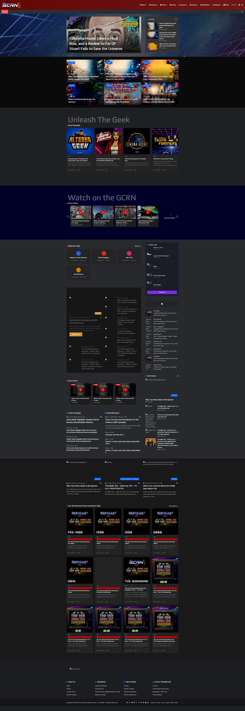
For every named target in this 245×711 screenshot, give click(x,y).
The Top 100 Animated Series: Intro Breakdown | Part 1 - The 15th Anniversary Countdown (135, 589)
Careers (126, 686)
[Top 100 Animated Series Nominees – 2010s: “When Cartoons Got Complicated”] (70, 347)
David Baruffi (157, 319)
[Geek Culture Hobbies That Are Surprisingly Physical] (106, 338)
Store (227, 5)
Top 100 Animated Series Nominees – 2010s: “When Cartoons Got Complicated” (90, 351)
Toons (111, 291)
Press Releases (157, 694)
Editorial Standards (101, 686)
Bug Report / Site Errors (160, 691)
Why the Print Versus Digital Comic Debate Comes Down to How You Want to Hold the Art (121, 76)
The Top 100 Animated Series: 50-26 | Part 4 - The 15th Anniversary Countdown (107, 641)
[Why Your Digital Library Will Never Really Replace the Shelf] (152, 26)
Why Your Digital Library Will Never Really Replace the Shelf (167, 25)
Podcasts (153, 5)
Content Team (71, 691)
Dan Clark (70, 417)
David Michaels (75, 317)
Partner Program (72, 694)
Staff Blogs (205, 5)
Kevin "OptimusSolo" (112, 417)
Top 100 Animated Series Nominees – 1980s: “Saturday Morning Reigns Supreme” (127, 364)
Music (92, 291)
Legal (167, 702)
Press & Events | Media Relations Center (107, 691)
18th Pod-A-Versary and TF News (163, 159)
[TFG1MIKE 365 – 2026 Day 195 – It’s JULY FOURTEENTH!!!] (150, 408)
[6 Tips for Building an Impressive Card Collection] (106, 329)
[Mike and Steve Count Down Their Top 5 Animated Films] (152, 46)
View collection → (173, 506)
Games (173, 5)
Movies (81, 291)
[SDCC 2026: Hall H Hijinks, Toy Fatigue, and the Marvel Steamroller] (159, 93)
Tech (101, 291)
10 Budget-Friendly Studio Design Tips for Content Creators (126, 322)
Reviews (183, 5)
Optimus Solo (158, 341)
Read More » (76, 334)
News (143, 5)
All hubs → (138, 246)
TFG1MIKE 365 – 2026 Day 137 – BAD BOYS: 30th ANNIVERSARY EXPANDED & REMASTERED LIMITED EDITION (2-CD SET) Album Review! (167, 443)
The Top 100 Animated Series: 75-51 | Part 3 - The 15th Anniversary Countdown (79, 641)
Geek (71, 291)
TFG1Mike (157, 311)
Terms (163, 702)
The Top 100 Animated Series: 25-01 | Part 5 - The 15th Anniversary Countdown (136, 641)
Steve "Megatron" (159, 327)
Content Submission (130, 691)
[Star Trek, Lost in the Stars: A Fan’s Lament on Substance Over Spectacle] (106, 307)
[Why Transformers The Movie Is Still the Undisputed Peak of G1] (122, 93)
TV (120, 291)
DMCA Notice (174, 702)
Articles (194, 5)
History (69, 689)
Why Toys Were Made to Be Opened (159, 400)
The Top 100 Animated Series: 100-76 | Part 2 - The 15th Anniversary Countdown (165, 592)
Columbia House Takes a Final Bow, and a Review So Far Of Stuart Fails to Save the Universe (95, 43)
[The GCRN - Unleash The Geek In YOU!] (11, 5)
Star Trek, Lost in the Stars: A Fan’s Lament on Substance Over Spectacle (127, 311)
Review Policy (99, 689)
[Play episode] (90, 151)
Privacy (158, 702)
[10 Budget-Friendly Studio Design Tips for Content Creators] (106, 318)
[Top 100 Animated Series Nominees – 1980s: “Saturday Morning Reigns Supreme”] (106, 360)
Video (164, 5)
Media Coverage (100, 694)
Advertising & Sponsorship (161, 689)
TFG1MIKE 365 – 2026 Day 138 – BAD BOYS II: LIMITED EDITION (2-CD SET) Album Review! (167, 432)
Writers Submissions (130, 694)
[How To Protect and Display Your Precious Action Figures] (106, 298)
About (68, 686)
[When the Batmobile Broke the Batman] (85, 93)
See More (162, 292)
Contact (155, 686)
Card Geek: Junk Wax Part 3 (114, 435)
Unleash (217, 5)
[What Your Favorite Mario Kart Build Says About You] (150, 421)
